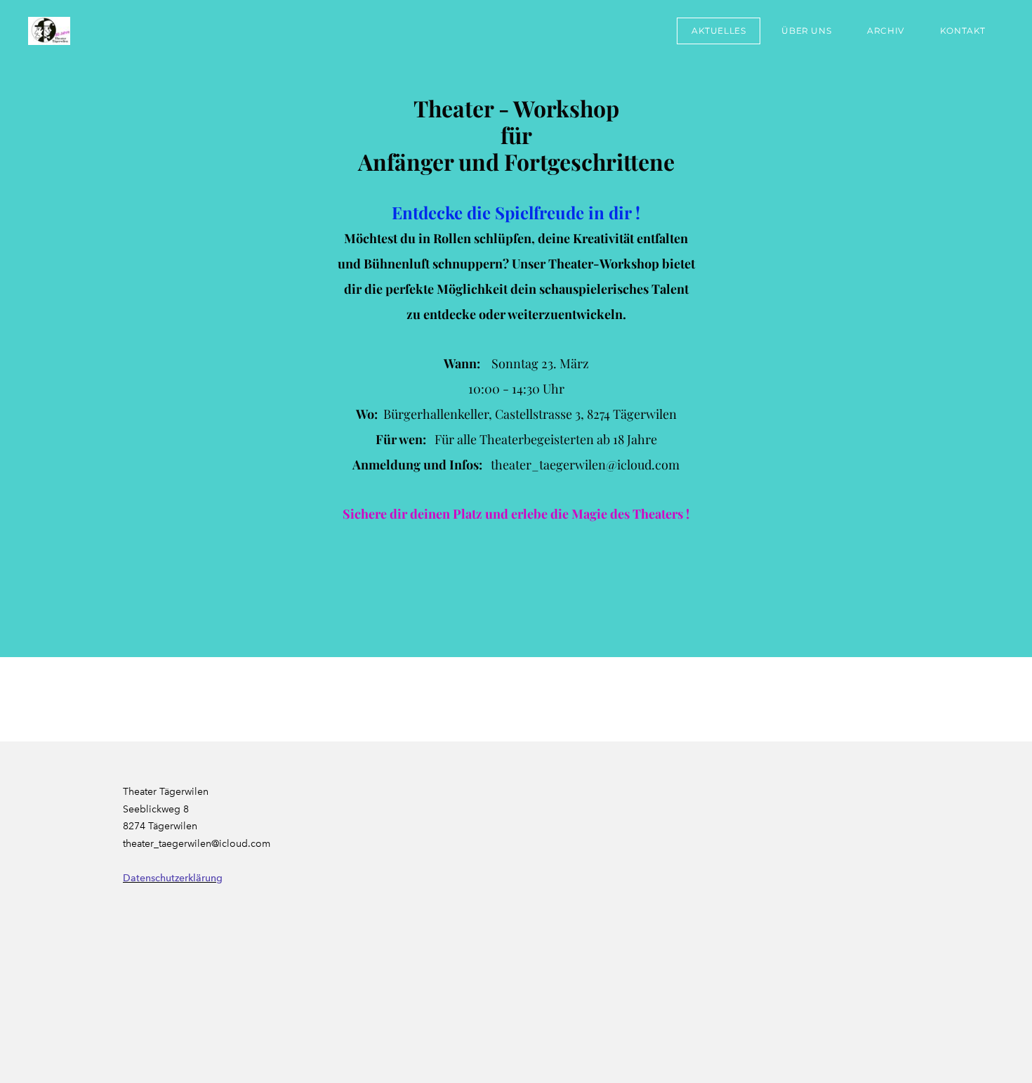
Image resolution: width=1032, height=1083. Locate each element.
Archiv (885, 30)
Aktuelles (719, 30)
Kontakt (963, 30)
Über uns (806, 30)
